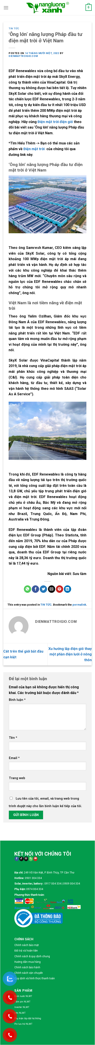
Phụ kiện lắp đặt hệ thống (27, 1018)
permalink (79, 604)
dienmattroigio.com (23, 56)
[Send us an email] (26, 859)
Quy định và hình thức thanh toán (34, 978)
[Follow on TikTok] (21, 859)
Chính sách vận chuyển (28, 972)
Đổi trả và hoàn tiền (26, 950)
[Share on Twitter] (43, 589)
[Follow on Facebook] (17, 859)
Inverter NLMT (21, 1007)
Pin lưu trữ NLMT (23, 1024)
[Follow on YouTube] (35, 859)
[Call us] (31, 859)
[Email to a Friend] (51, 589)
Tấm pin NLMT (22, 1001)
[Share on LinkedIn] (67, 589)
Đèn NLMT (20, 1013)
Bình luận (17, 700)
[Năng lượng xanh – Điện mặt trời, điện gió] (47, 7)
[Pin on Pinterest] (59, 589)
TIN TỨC (14, 28)
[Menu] (6, 7)
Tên (13, 738)
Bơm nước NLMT (23, 996)
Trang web (17, 778)
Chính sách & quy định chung (32, 956)
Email (14, 758)
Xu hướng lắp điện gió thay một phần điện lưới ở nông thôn (70, 654)
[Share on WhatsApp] (27, 589)
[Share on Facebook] (35, 589)
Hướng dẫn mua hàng (27, 961)
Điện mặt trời (34, 149)
